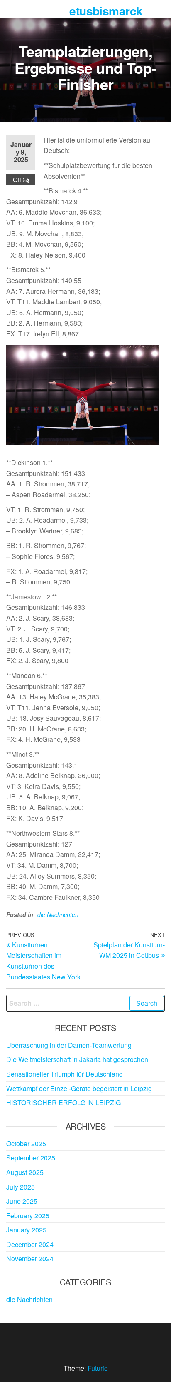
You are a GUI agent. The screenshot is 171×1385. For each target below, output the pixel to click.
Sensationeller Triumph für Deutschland (64, 1074)
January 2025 (26, 1230)
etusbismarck (105, 10)
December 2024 (30, 1244)
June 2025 (21, 1201)
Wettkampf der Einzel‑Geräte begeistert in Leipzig (79, 1088)
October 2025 (26, 1143)
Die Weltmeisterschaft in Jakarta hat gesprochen (77, 1059)
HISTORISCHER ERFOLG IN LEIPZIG (63, 1102)
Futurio (98, 1368)
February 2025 (27, 1215)
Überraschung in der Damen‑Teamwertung (69, 1045)
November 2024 (30, 1258)
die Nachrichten (57, 914)
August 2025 (25, 1172)
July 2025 (20, 1187)
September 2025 (30, 1157)
